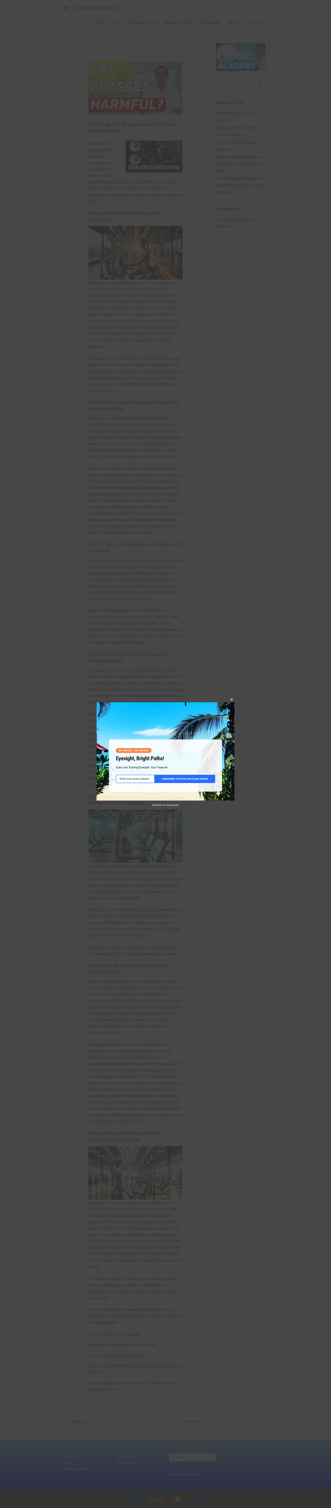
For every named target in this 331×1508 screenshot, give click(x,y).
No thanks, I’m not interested (165, 805)
